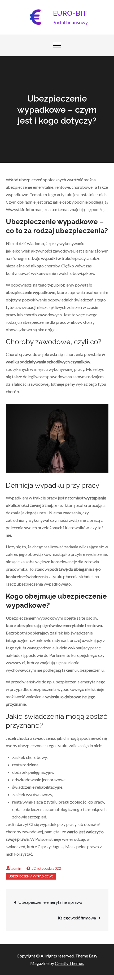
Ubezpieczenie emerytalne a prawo (50, 902)
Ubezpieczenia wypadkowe (31, 876)
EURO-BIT (70, 13)
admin (16, 868)
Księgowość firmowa (77, 917)
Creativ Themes (69, 963)
